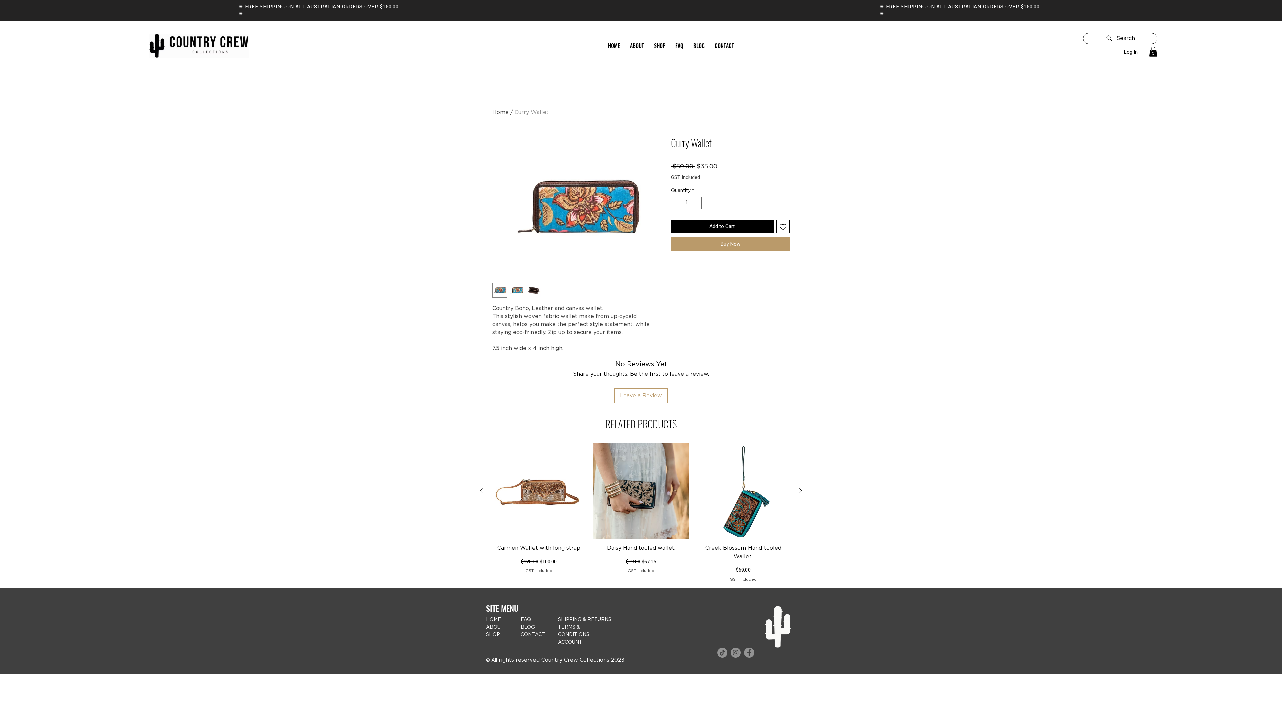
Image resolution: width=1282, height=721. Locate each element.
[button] (1153, 52)
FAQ (526, 619)
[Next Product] (801, 491)
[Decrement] (676, 203)
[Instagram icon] (736, 653)
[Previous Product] (481, 491)
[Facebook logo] (749, 653)
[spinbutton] (686, 203)
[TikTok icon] (722, 653)
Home (500, 112)
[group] (641, 512)
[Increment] (696, 203)
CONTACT (533, 634)
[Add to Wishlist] (783, 226)
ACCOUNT (570, 642)
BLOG (528, 627)
